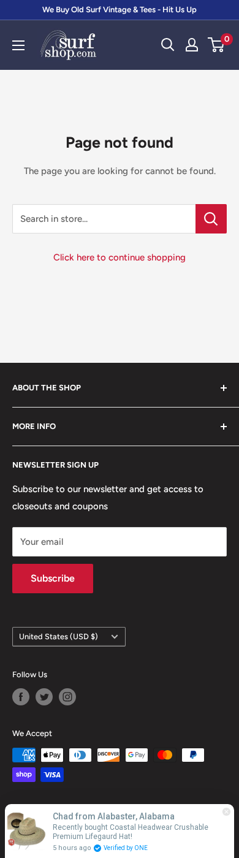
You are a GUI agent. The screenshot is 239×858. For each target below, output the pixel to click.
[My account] (192, 44)
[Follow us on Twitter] (44, 696)
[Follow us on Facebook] (20, 696)
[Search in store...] (211, 218)
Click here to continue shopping (119, 257)
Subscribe (53, 578)
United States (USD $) (58, 636)
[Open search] (168, 44)
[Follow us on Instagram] (67, 696)
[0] (216, 44)
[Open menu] (18, 45)
